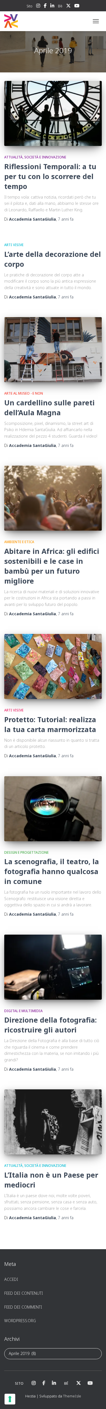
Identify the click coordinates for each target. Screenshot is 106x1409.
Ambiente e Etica (19, 541)
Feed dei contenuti (23, 1293)
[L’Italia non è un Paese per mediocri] (53, 1121)
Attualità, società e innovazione (35, 157)
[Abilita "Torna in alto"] (95, 1398)
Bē (60, 6)
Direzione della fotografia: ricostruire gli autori (50, 1024)
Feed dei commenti (23, 1307)
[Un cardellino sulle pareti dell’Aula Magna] (53, 349)
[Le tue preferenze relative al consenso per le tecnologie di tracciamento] (10, 1399)
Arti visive (13, 244)
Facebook (45, 6)
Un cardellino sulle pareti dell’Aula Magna (49, 407)
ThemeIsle (72, 1396)
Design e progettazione (26, 852)
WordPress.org (20, 1320)
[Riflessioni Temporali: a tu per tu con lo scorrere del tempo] (53, 113)
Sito (30, 6)
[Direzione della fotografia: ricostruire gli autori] (53, 967)
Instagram (38, 6)
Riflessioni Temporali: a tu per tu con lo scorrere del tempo (50, 176)
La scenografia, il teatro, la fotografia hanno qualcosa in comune (51, 871)
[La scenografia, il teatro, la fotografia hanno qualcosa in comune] (53, 808)
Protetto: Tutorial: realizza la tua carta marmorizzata (50, 724)
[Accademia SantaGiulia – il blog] (28, 21)
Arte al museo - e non (23, 393)
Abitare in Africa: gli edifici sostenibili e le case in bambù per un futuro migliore (51, 566)
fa (65, 219)
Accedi (11, 1279)
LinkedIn (52, 6)
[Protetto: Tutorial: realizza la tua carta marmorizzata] (53, 666)
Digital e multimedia (23, 1010)
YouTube (76, 6)
